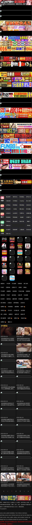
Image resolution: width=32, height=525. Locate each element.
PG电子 (2, 287)
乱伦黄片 (3, 299)
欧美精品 (22, 197)
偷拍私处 (9, 299)
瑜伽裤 (21, 217)
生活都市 (8, 229)
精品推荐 (8, 197)
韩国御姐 (15, 205)
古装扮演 (8, 213)
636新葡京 (10, 306)
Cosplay (22, 201)
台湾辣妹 (8, 205)
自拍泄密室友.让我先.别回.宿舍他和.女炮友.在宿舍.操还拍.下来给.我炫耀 (24, 372)
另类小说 (8, 233)
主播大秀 (20, 295)
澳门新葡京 (3, 302)
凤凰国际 (15, 291)
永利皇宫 (23, 302)
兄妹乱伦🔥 (23, 318)
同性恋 (28, 225)
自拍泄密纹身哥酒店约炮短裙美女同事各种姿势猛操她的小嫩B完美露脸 (8, 470)
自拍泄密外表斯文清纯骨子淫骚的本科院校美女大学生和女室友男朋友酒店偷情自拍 (23, 438)
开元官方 (10, 310)
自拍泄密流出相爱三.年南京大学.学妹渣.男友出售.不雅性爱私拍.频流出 (24, 356)
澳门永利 (26, 283)
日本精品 (15, 201)
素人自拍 (28, 201)
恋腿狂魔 (28, 213)
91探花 (15, 209)
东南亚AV (28, 205)
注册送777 (14, 287)
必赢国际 (9, 291)
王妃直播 (26, 295)
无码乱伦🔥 (3, 310)
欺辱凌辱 (8, 209)
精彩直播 (3, 295)
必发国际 (26, 299)
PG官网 (8, 283)
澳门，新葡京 (4, 314)
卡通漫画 (8, 221)
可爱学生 (22, 213)
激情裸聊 (17, 306)
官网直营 (20, 283)
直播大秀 (23, 314)
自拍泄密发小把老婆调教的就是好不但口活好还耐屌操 (7, 485)
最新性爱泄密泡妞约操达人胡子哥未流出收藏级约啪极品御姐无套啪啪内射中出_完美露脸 (23, 341)
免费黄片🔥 (3, 322)
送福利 (20, 287)
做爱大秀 (17, 314)
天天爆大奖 (16, 310)
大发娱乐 (10, 302)
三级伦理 (8, 201)
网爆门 (28, 221)
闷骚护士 (28, 217)
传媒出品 (8, 225)
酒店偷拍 (14, 295)
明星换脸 (15, 217)
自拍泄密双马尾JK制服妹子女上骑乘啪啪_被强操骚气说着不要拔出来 (8, 388)
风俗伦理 (28, 229)
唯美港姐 (22, 205)
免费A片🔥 (16, 318)
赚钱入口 (10, 322)
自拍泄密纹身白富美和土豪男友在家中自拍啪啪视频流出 (23, 404)
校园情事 (15, 229)
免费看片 (11, 314)
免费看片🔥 (3, 306)
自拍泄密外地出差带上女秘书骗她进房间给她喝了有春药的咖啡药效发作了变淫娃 (23, 389)
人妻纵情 (22, 229)
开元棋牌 (14, 283)
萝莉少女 (28, 197)
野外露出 (28, 209)
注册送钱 (8, 287)
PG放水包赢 (21, 291)
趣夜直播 (15, 299)
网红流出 (22, 209)
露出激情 (15, 221)
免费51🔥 (23, 306)
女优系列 (15, 213)
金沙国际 (23, 310)
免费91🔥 (10, 318)
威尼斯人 (3, 283)
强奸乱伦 (15, 197)
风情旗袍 (8, 217)
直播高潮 (28, 291)
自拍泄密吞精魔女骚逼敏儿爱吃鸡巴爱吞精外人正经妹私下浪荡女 (7, 453)
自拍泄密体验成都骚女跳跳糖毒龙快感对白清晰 (23, 453)
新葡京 (25, 287)
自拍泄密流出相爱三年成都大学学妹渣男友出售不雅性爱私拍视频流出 (7, 373)
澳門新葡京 (16, 302)
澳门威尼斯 (3, 318)
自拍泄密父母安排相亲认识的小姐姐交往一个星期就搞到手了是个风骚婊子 (23, 486)
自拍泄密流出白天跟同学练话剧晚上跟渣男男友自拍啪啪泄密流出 (7, 340)
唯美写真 (22, 221)
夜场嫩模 (21, 299)
